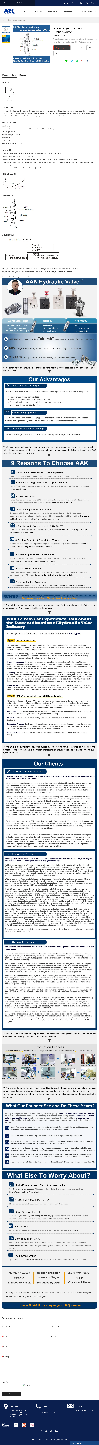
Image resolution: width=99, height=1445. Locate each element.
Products (38, 12)
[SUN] (26, 1425)
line (66, 60)
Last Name (55, 1326)
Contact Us (78, 48)
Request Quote (61, 48)
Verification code (8, 1382)
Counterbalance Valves (16, 20)
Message (5, 1357)
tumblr (87, 60)
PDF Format (89, 47)
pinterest (82, 60)
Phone (53, 1336)
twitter (71, 60)
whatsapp (76, 60)
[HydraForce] (18, 1425)
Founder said (68, 12)
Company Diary (86, 12)
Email (4, 1336)
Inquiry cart (87, 3)
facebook (61, 60)
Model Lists (52, 12)
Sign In (68, 3)
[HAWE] (34, 1425)
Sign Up (74, 3)
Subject (5, 1347)
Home (26, 12)
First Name (6, 1326)
